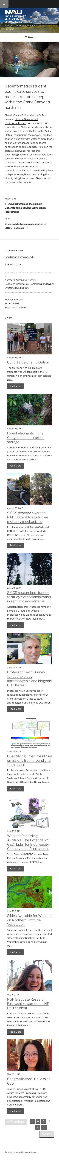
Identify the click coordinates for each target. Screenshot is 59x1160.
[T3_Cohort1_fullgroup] (29, 353)
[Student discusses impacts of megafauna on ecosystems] (29, 424)
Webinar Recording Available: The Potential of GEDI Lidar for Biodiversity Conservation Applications (28, 842)
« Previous (16, 1121)
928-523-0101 (13, 264)
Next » (46, 1134)
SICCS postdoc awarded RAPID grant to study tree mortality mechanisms (27, 517)
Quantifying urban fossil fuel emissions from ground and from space (29, 760)
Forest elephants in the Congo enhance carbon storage (25, 437)
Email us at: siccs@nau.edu (19, 257)
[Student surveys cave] (29, 59)
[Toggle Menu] (4, 4)
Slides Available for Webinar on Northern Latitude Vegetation (29, 920)
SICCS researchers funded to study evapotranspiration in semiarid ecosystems (29, 597)
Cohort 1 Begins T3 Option (28, 362)
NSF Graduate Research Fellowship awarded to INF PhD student (28, 1003)
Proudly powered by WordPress (20, 1152)
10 (43, 1127)
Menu (31, 37)
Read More (15, 386)
